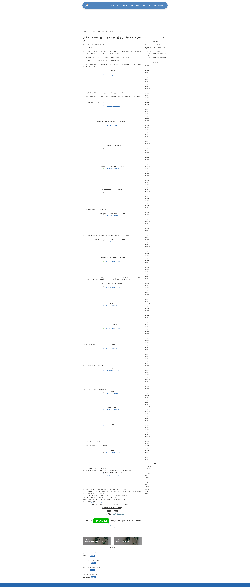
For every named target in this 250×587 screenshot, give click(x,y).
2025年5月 (147, 100)
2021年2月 (147, 214)
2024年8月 (147, 120)
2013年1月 (147, 432)
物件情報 (147, 493)
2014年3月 (147, 400)
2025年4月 (147, 102)
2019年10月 (147, 251)
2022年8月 (147, 175)
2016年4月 (147, 342)
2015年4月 (147, 370)
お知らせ (147, 475)
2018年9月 (147, 280)
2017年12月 (147, 301)
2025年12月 (147, 84)
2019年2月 (147, 269)
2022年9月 (147, 173)
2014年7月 (147, 390)
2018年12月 (147, 274)
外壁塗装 (96, 44)
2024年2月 (147, 134)
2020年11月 (147, 221)
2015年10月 (147, 356)
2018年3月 (147, 294)
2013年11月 (147, 409)
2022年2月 (147, 187)
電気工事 (147, 495)
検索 (164, 37)
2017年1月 (147, 324)
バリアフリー (148, 479)
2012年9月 (147, 441)
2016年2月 (147, 347)
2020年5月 (147, 235)
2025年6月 (147, 97)
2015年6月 (147, 365)
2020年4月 (147, 237)
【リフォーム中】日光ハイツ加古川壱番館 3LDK (156, 44)
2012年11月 (147, 436)
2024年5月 (147, 127)
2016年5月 (147, 340)
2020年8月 (147, 228)
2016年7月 (147, 335)
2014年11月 (147, 381)
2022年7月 (147, 177)
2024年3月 (147, 132)
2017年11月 (147, 303)
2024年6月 (147, 125)
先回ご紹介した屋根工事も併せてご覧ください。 (95, 503)
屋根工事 (147, 486)
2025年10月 (147, 88)
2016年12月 (147, 326)
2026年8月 (147, 65)
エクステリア (148, 470)
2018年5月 (147, 290)
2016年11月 (147, 329)
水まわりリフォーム (149, 491)
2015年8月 (147, 361)
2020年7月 (147, 230)
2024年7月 (147, 122)
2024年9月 (147, 118)
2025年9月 (147, 90)
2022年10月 (147, 171)
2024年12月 (147, 111)
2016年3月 (147, 345)
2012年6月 (147, 448)
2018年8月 (147, 283)
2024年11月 (147, 113)
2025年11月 (147, 86)
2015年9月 (147, 358)
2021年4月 (147, 210)
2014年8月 (147, 388)
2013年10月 (147, 411)
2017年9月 (147, 308)
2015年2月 (147, 374)
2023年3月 (147, 159)
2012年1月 (147, 459)
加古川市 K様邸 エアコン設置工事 (153, 51)
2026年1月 (147, 81)
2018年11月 (147, 276)
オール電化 (147, 473)
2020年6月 (147, 232)
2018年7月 (147, 285)
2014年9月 (147, 386)
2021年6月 (147, 205)
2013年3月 (147, 427)
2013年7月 (147, 418)
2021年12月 (147, 191)
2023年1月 (147, 164)
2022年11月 (147, 168)
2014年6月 (147, 393)
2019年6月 (147, 260)
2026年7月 (147, 68)
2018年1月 (147, 299)
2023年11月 (147, 141)
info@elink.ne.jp (117, 514)
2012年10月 (147, 438)
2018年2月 (147, 297)
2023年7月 (147, 150)
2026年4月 (147, 74)
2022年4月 (147, 182)
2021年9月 (147, 198)
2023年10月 (147, 143)
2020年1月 (147, 244)
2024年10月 (147, 116)
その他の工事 (148, 477)
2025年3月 (147, 104)
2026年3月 (147, 77)
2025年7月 (147, 95)
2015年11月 (147, 354)
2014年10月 (147, 384)
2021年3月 (147, 212)
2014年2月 (147, 402)
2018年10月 (147, 278)
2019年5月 (147, 262)
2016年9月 (147, 331)
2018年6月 (147, 287)
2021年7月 (147, 203)
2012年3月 (147, 454)
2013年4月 (147, 425)
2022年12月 (147, 166)
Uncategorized (148, 466)
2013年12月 (147, 406)
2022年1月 (147, 189)
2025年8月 (147, 93)
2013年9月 (147, 413)
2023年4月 (147, 157)
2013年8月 (147, 416)
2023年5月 (147, 155)
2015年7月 (147, 363)
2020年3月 (147, 239)
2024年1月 (147, 136)
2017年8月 (147, 310)
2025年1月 (147, 109)
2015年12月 (147, 351)
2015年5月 (147, 367)
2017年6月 (147, 315)
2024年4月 (147, 129)
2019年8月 (147, 255)
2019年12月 (147, 246)
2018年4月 (147, 292)
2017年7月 (147, 313)
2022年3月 (147, 184)
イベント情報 (148, 468)
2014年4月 (147, 397)
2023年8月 (147, 148)
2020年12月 (147, 219)
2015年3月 (147, 372)
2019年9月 (147, 253)
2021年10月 (147, 196)
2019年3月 (147, 267)
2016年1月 (147, 349)
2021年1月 (147, 216)
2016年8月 (147, 333)
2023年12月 (147, 139)
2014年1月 (147, 404)
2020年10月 (147, 223)
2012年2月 (147, 457)
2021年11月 (147, 193)
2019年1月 (147, 271)
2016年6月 (147, 338)
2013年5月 (147, 422)
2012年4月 (147, 452)
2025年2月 (147, 106)
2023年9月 (147, 145)
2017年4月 (147, 319)
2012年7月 (147, 445)
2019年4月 (147, 264)
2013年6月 (147, 420)
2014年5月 (147, 395)
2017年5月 (147, 317)
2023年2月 (147, 161)
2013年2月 (147, 429)
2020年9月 (147, 226)
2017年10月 (147, 306)
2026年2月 (147, 79)
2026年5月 (147, 72)
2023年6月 (147, 152)
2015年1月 (147, 377)
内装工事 (147, 482)
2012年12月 (147, 434)
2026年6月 (147, 70)
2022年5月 (147, 180)
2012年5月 (147, 450)
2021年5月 (147, 207)
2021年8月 (147, 200)
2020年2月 (147, 242)
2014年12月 (147, 379)
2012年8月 (147, 443)
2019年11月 (147, 248)
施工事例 (102, 44)
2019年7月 (147, 258)
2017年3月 (147, 322)
